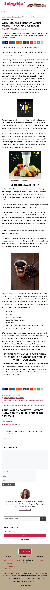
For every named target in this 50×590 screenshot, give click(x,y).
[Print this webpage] (42, 42)
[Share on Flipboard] (31, 42)
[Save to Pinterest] (10, 42)
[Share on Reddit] (17, 42)
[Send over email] (38, 42)
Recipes (9, 17)
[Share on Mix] (35, 42)
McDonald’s (9, 293)
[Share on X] (6, 42)
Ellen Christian (7, 422)
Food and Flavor (16, 17)
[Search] (43, 519)
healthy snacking (10, 398)
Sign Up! (20, 560)
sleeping (10, 65)
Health (18, 395)
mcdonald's (20, 398)
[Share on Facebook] (3, 42)
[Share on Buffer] (24, 42)
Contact (41, 560)
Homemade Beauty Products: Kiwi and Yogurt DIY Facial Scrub (25, 405)
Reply (5, 439)
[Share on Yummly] (21, 42)
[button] (48, 12)
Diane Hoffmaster (34, 47)
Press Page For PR (9, 560)
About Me (8, 563)
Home (3, 17)
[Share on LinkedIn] (13, 42)
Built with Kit (25, 539)
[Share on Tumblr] (28, 42)
